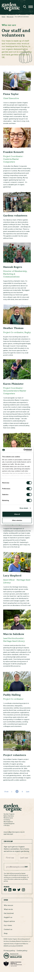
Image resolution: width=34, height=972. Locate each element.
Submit (26, 867)
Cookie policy (22, 950)
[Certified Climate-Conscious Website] (13, 966)
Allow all (17, 514)
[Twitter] (18, 891)
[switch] (29, 488)
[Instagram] (23, 891)
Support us (8, 917)
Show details (24, 508)
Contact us (8, 929)
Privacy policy (9, 950)
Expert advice (9, 921)
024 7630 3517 (8, 834)
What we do (8, 909)
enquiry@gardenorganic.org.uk (14, 832)
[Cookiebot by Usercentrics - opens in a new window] (24, 450)
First (6, 791)
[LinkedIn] (9, 891)
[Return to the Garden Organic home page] (11, 11)
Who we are (8, 905)
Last (27, 791)
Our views (8, 925)
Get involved (9, 913)
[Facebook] (5, 891)
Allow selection (17, 520)
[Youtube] (14, 891)
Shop (5, 933)
